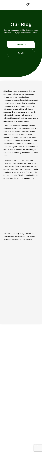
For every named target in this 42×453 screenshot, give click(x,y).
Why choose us (20, 390)
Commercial (29, 383)
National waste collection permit (16, 398)
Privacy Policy (34, 445)
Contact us (33, 386)
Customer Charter (28, 442)
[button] (21, 44)
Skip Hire (20, 383)
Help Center (9, 386)
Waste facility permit (27, 394)
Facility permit (12, 394)
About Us (24, 386)
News (17, 386)
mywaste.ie (34, 398)
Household (12, 383)
